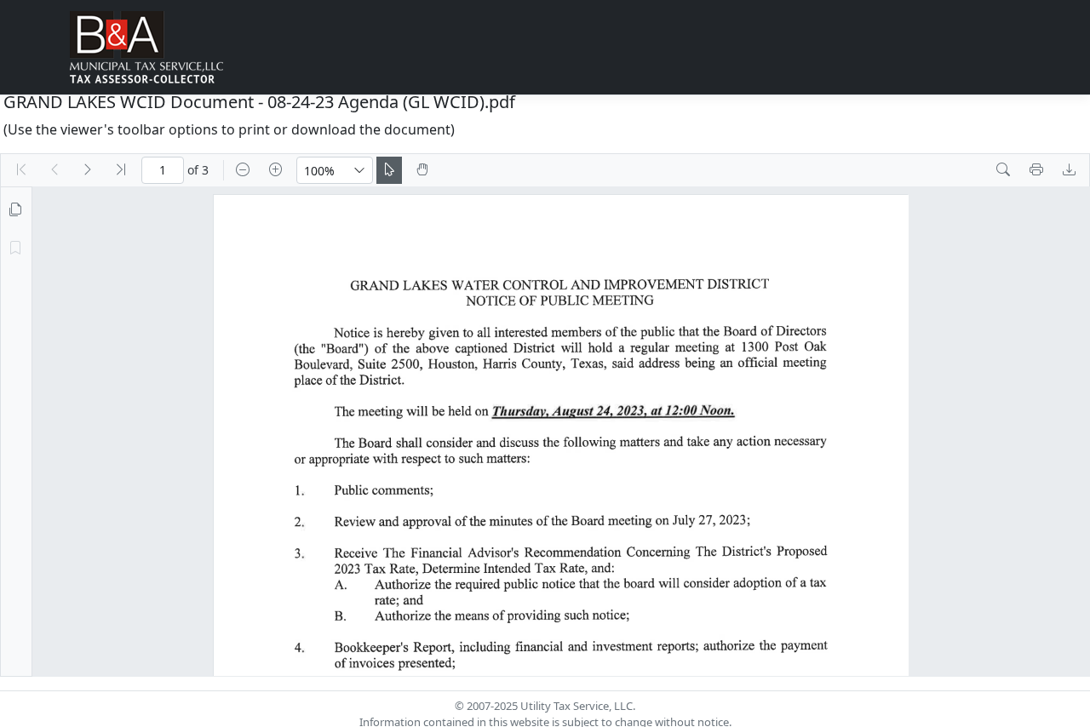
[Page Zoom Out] (242, 170)
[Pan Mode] (422, 170)
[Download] (1069, 170)
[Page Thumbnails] (15, 210)
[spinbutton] (162, 170)
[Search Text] (1003, 170)
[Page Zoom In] (276, 170)
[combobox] (322, 170)
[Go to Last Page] (121, 170)
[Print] (1036, 170)
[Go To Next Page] (87, 170)
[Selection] (389, 170)
